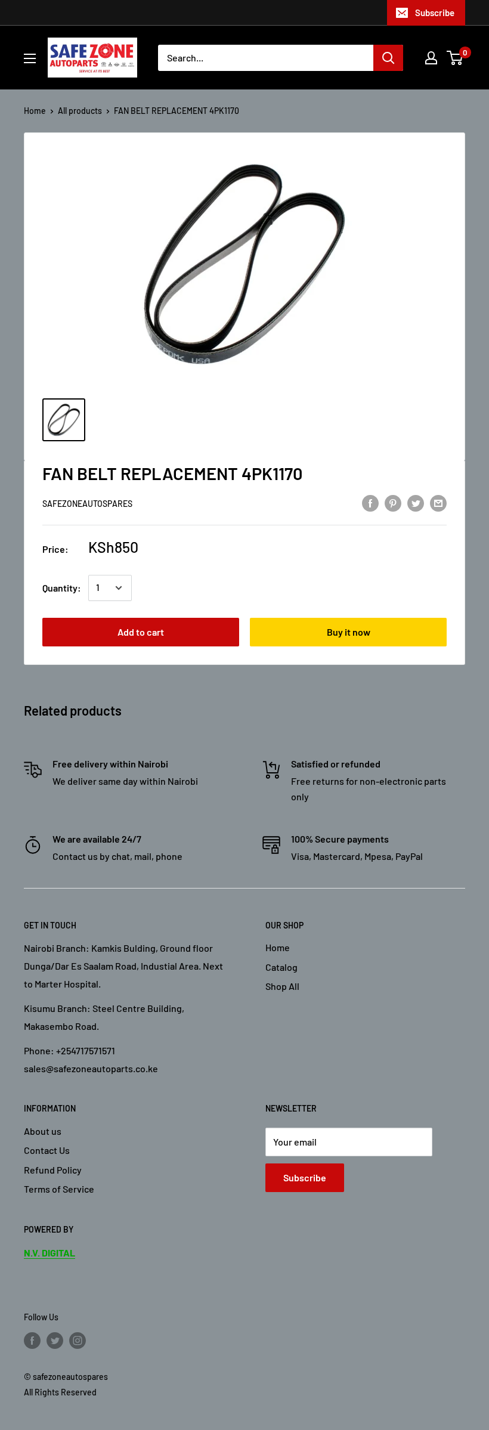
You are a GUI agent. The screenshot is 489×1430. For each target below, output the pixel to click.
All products (80, 111)
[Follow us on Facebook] (32, 1340)
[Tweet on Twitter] (415, 502)
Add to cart (140, 631)
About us (42, 1131)
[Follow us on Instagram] (77, 1340)
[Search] (388, 58)
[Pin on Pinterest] (393, 502)
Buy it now (348, 631)
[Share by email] (438, 502)
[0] (455, 58)
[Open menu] (30, 58)
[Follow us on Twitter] (55, 1340)
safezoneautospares (87, 504)
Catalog (281, 967)
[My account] (431, 57)
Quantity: (61, 587)
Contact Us (47, 1150)
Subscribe (434, 12)
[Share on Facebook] (370, 502)
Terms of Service (59, 1188)
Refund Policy (53, 1169)
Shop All (282, 986)
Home (35, 111)
